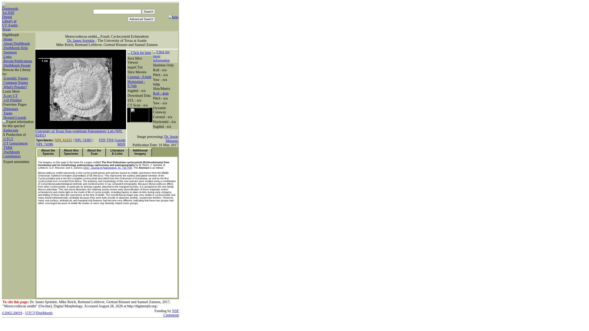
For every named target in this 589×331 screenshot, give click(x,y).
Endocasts (10, 130)
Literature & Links (117, 152)
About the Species (48, 152)
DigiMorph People (17, 65)
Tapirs (7, 113)
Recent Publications (17, 61)
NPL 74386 (44, 144)
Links (7, 57)
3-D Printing (12, 100)
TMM (7, 148)
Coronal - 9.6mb (139, 77)
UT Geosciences (15, 143)
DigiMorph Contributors (12, 154)
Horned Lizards (14, 118)
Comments (171, 315)
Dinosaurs (10, 109)
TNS (110, 140)
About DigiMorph (16, 44)
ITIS (102, 140)
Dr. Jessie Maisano (171, 139)
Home (7, 39)
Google (120, 140)
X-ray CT (10, 96)
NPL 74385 (83, 140)
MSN (121, 144)
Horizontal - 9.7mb (136, 84)
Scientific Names (15, 78)
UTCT (8, 139)
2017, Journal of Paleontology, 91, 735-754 (107, 167)
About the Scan (94, 152)
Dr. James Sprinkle (81, 41)
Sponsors (10, 52)
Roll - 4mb (161, 93)
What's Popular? (15, 87)
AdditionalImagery (140, 152)
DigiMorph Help (15, 48)
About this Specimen (71, 152)
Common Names (15, 83)
